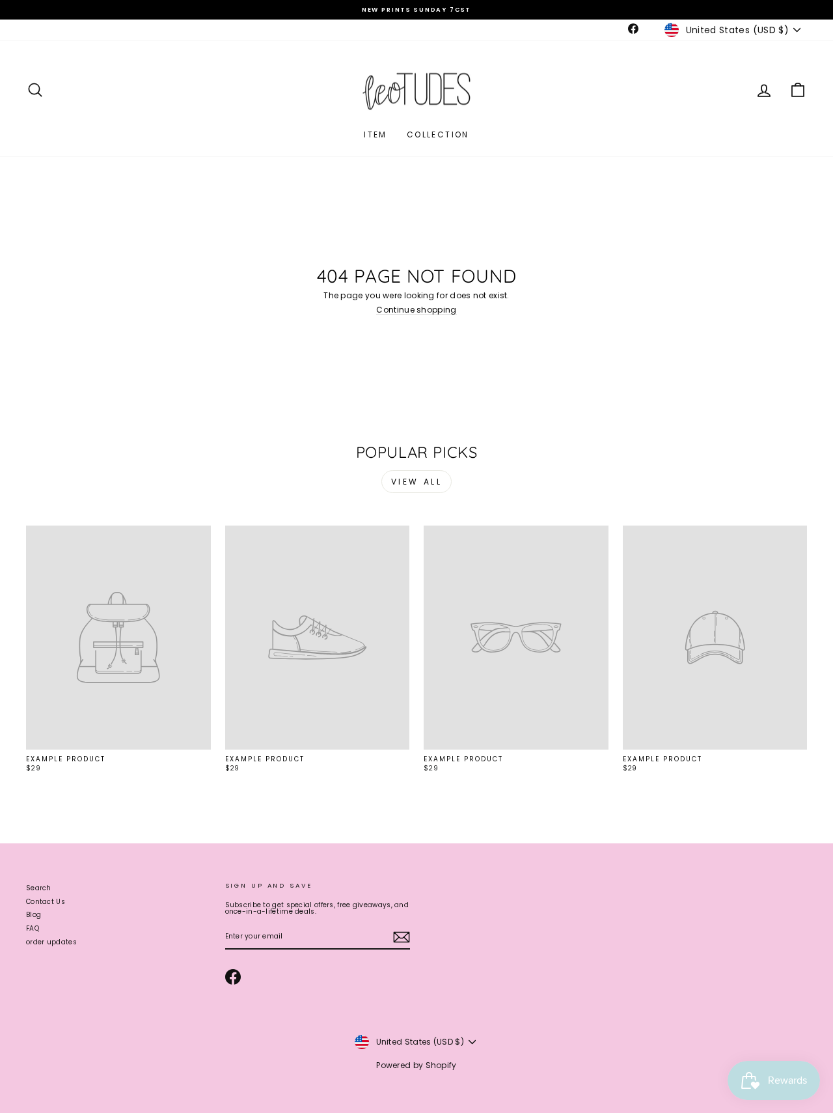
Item (375, 134)
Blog (33, 915)
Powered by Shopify (416, 1065)
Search (38, 888)
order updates (51, 942)
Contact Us (45, 902)
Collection (438, 134)
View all (417, 481)
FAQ (32, 928)
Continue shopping (416, 310)
